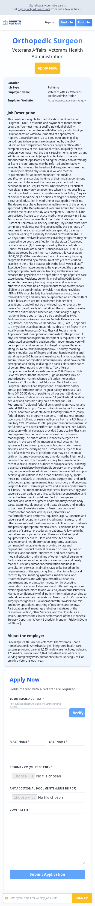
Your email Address (27, 699)
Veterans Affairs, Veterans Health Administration (47, 53)
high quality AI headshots (34, 9)
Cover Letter (20, 810)
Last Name (58, 742)
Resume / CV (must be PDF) (31, 767)
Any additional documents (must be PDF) (43, 788)
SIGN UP (82, 898)
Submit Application (47, 874)
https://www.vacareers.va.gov (67, 100)
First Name (20, 742)
